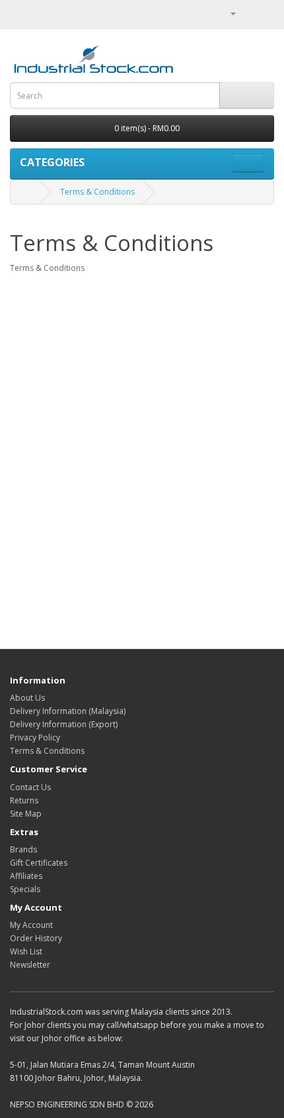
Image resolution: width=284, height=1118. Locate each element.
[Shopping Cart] (248, 13)
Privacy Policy (35, 737)
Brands (23, 849)
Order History (36, 938)
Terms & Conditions (97, 191)
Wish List (26, 951)
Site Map (26, 813)
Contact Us (30, 787)
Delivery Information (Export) (64, 724)
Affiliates (26, 876)
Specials (25, 889)
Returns (24, 800)
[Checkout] (263, 13)
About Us (27, 697)
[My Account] (228, 13)
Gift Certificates (38, 862)
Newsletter (30, 964)
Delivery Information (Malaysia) (67, 711)
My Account (31, 925)
